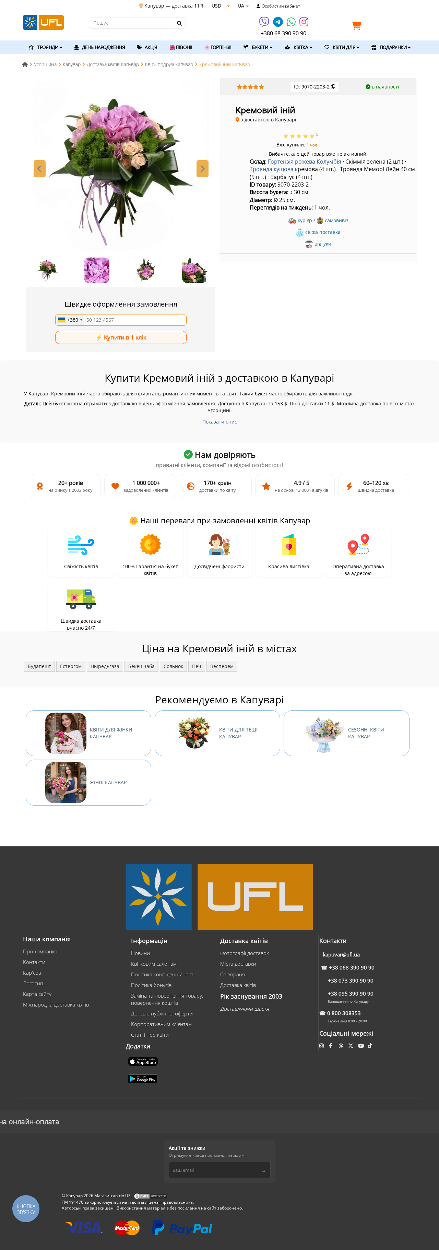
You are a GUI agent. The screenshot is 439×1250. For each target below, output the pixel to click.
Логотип (33, 983)
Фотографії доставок (244, 953)
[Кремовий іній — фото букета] (121, 170)
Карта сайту (37, 993)
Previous (39, 168)
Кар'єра (32, 972)
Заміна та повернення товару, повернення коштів (167, 999)
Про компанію (40, 951)
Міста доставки (238, 963)
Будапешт (39, 666)
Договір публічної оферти (162, 1013)
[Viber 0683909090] (264, 24)
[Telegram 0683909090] (278, 24)
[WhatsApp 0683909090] (292, 24)
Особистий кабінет (281, 6)
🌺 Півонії (180, 47)
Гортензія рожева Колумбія (304, 161)
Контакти (34, 962)
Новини (140, 953)
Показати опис (219, 421)
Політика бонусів (151, 984)
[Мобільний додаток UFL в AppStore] (144, 1060)
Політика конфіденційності (162, 974)
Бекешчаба (141, 666)
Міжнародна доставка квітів (56, 1004)
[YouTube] (361, 1045)
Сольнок (173, 666)
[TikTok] (370, 1045)
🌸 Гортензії (217, 47)
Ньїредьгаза (105, 666)
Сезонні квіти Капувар (366, 733)
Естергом (71, 666)
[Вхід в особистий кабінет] (258, 6)
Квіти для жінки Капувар (111, 733)
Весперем (222, 666)
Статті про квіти (150, 1034)
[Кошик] (358, 27)
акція (150, 47)
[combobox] (70, 319)
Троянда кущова (272, 169)
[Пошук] (179, 23)
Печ (196, 666)
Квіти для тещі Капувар (238, 733)
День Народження (103, 47)
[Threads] (341, 1045)
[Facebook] (331, 1045)
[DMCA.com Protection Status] (150, 1196)
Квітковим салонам (154, 963)
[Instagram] (303, 24)
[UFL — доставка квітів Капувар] (43, 22)
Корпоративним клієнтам (161, 1024)
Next (202, 168)
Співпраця (232, 974)
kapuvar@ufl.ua (341, 954)
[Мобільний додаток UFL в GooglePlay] (143, 1078)
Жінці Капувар (108, 782)
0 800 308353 (344, 1013)
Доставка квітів (238, 984)
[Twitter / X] (351, 1045)
